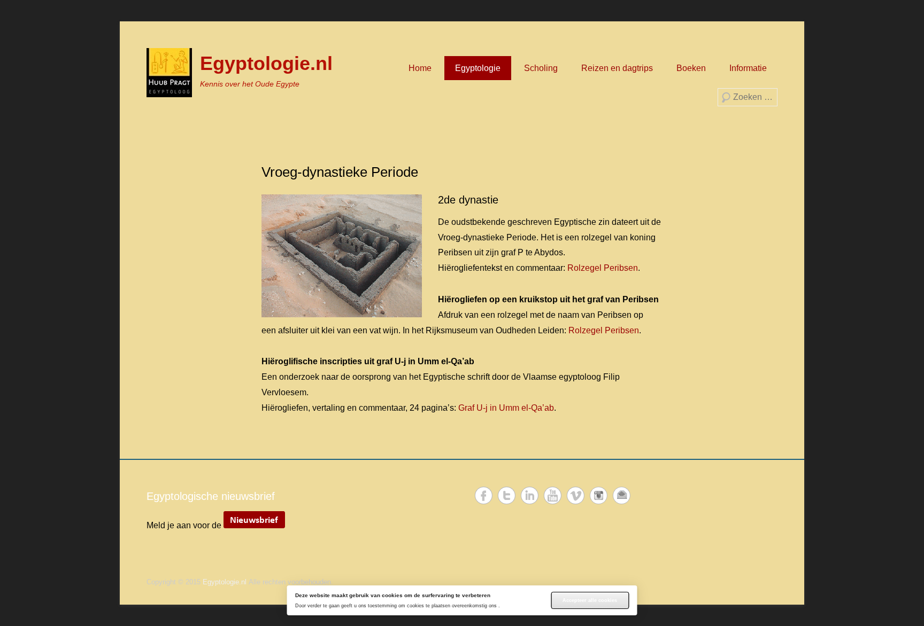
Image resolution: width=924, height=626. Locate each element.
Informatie (748, 68)
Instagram (598, 495)
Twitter (506, 495)
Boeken (691, 68)
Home (420, 68)
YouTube (552, 495)
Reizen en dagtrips (617, 68)
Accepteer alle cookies (590, 600)
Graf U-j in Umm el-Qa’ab (506, 407)
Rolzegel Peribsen (602, 267)
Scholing (541, 68)
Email (621, 495)
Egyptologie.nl (266, 63)
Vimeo (575, 495)
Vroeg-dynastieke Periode (339, 172)
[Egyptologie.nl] (169, 72)
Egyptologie (477, 68)
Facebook (483, 495)
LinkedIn (529, 495)
